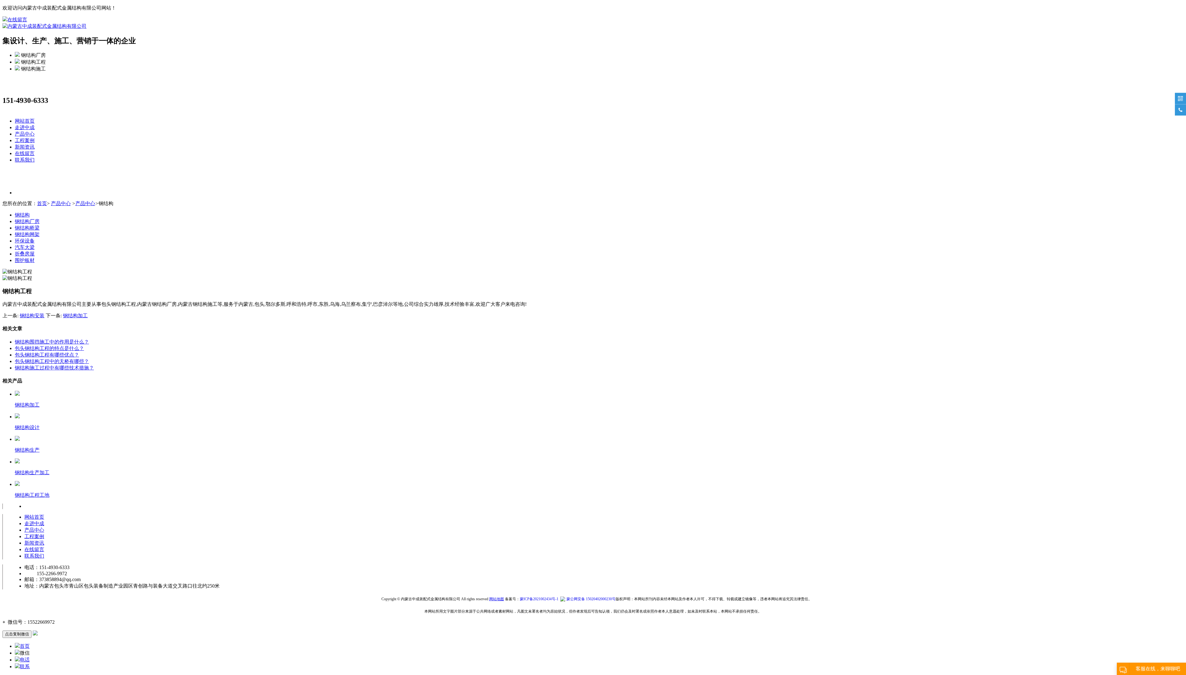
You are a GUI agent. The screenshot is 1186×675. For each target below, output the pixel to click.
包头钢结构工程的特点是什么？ (49, 348)
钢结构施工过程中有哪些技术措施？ (54, 367)
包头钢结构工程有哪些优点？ (47, 354)
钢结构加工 (75, 315)
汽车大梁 (25, 247)
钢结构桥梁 (27, 227)
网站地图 (496, 599)
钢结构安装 (32, 315)
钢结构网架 (27, 234)
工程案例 (25, 140)
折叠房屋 (25, 253)
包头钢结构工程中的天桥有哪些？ (52, 361)
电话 (25, 659)
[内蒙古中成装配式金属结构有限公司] (44, 26)
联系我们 (25, 159)
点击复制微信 (17, 634)
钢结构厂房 (27, 221)
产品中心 (25, 134)
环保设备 (25, 240)
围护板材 (25, 260)
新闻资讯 (25, 147)
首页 (42, 203)
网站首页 (25, 121)
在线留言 (17, 19)
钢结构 (22, 214)
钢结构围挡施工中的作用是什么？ (52, 341)
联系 (25, 666)
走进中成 (25, 127)
